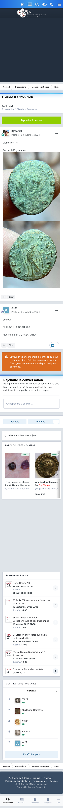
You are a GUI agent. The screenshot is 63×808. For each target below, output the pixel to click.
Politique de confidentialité (17, 781)
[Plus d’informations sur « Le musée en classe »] (17, 466)
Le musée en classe (18, 482)
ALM (14, 308)
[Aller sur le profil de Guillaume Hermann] (17, 711)
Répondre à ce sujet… (21, 403)
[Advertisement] (31, 50)
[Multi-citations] (4, 297)
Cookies (53, 781)
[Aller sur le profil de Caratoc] (17, 733)
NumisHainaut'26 (21, 583)
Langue (37, 778)
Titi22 (25, 699)
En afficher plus (31, 754)
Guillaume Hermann (19, 485)
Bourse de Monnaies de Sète (28, 669)
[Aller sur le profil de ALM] (6, 310)
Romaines (32, 109)
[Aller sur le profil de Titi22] (17, 700)
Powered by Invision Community (31, 787)
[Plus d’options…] (56, 134)
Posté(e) (25, 134)
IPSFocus (26, 778)
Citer (11, 297)
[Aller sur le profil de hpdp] (17, 722)
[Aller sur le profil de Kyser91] (6, 133)
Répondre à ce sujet (31, 120)
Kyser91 (10, 106)
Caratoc (26, 731)
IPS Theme (13, 778)
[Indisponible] (31, 186)
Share (16, 421)
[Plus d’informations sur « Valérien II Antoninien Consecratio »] (47, 466)
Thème (47, 778)
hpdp (25, 720)
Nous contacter (40, 781)
